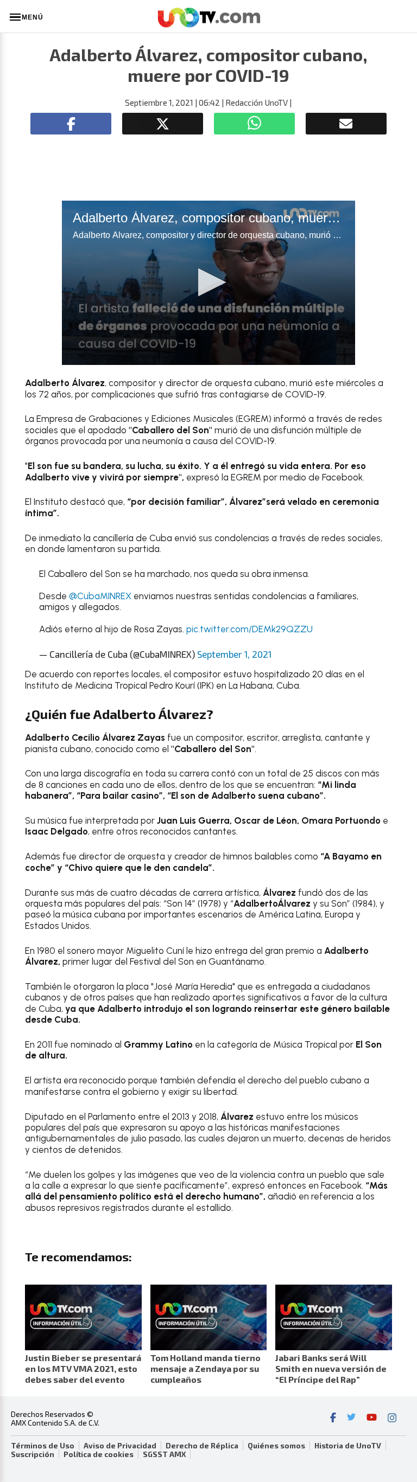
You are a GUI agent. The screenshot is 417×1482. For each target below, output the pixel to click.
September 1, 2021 (234, 654)
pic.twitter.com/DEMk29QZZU (249, 629)
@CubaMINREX (100, 596)
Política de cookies (99, 1454)
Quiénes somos (276, 1445)
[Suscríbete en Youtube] (371, 1418)
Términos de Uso (42, 1445)
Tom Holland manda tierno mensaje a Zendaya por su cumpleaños (205, 1368)
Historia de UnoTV (347, 1445)
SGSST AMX (164, 1454)
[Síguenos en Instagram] (392, 1418)
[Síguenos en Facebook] (333, 1418)
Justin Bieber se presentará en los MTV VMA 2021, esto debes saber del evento (83, 1368)
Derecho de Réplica (202, 1445)
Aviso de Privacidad (120, 1445)
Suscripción (32, 1454)
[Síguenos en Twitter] (351, 1418)
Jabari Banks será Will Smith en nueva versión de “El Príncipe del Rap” (331, 1368)
